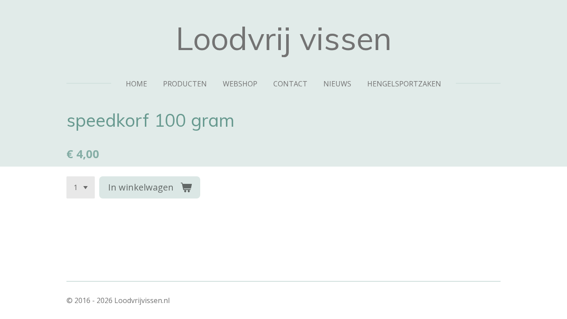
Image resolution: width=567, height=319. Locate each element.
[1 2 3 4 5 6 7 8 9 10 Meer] (80, 187)
